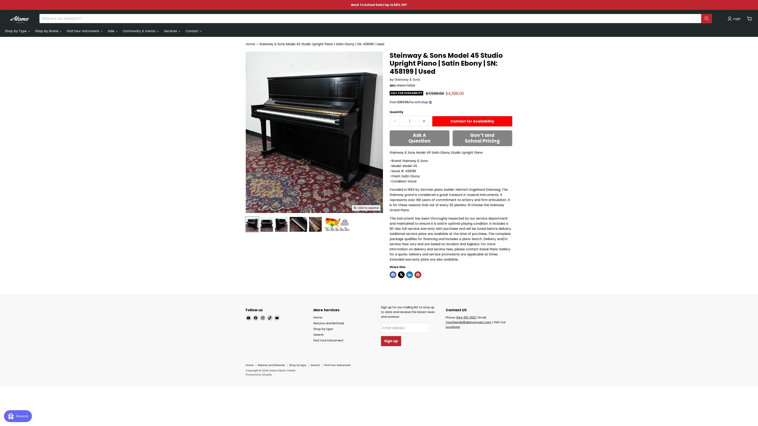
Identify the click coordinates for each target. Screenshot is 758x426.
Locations (453, 327)
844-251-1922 (466, 317)
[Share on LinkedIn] (409, 274)
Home (250, 44)
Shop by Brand (47, 31)
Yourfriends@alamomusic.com (468, 322)
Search (318, 335)
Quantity (396, 112)
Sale (111, 31)
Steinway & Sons (407, 79)
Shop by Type (16, 31)
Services (171, 31)
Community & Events (140, 31)
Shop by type (323, 329)
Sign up (391, 340)
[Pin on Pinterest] (418, 274)
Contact (193, 31)
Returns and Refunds (328, 323)
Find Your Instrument (83, 31)
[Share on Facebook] (393, 274)
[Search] (706, 18)
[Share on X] (401, 274)
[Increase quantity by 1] (424, 121)
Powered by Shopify (259, 374)
